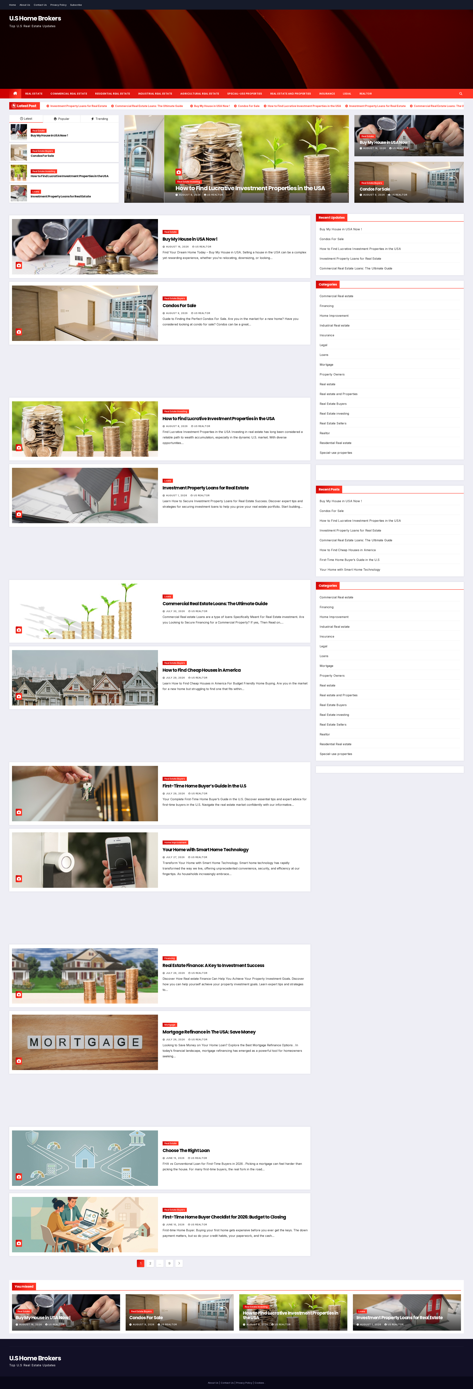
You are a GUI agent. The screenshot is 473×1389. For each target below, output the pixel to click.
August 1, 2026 (177, 495)
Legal (347, 93)
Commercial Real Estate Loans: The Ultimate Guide (205, 188)
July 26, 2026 (176, 973)
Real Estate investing (44, 171)
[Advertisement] (236, 56)
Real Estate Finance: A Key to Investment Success (213, 965)
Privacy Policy (58, 4)
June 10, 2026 (175, 1224)
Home (12, 4)
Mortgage (169, 1024)
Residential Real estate (112, 93)
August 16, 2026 (375, 148)
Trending (101, 119)
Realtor (366, 93)
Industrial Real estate (155, 93)
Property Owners (332, 374)
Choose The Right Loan (186, 1150)
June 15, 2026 (175, 1158)
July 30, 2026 (149, 194)
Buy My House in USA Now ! (49, 135)
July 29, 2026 (176, 677)
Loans (36, 191)
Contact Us (40, 4)
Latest (28, 118)
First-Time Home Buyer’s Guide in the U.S (204, 786)
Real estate (33, 93)
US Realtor (172, 194)
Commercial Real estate (68, 93)
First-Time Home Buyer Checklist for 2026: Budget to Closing (224, 1217)
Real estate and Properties (290, 93)
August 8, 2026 (177, 426)
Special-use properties (244, 93)
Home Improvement (175, 842)
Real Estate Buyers (43, 151)
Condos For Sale (42, 156)
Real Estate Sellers (333, 423)
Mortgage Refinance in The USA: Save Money (209, 1032)
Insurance (327, 93)
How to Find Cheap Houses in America (202, 670)
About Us (25, 4)
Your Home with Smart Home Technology (206, 850)
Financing (169, 958)
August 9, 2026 (374, 194)
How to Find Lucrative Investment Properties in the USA (69, 176)
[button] (460, 93)
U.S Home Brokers (35, 18)
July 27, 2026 (176, 857)
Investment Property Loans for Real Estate (61, 196)
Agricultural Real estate (199, 93)
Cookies (259, 1382)
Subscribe (76, 4)
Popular (63, 119)
